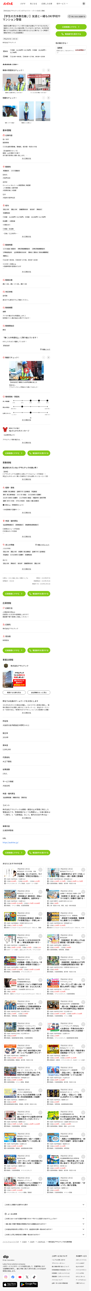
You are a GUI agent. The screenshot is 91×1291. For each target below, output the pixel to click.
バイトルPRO (80, 1273)
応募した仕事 (47, 3)
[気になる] (40, 870)
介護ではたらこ (80, 1283)
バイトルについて (57, 1280)
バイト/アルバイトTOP (11, 1242)
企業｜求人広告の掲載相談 (60, 1283)
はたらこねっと (80, 1276)
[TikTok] (34, 1277)
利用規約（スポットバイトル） (61, 1273)
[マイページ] (84, 4)
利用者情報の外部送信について (61, 1270)
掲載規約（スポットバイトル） (61, 1276)
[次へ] (48, 70)
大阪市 (32, 1242)
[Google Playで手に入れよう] (29, 1284)
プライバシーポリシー (58, 1263)
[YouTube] (20, 1277)
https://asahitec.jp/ (10, 842)
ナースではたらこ (81, 1280)
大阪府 (24, 1242)
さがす (23, 3)
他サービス (61, 3)
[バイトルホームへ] (8, 3)
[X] (27, 1277)
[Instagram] (6, 1277)
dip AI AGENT (80, 1266)
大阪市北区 (41, 1242)
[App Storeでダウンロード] (10, 1284)
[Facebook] (13, 1277)
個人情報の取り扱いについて (60, 1266)
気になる (33, 3)
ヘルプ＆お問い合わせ (58, 1260)
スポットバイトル (81, 1260)
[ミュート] (41, 378)
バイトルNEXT (80, 1263)
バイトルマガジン (81, 1270)
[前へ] (43, 70)
